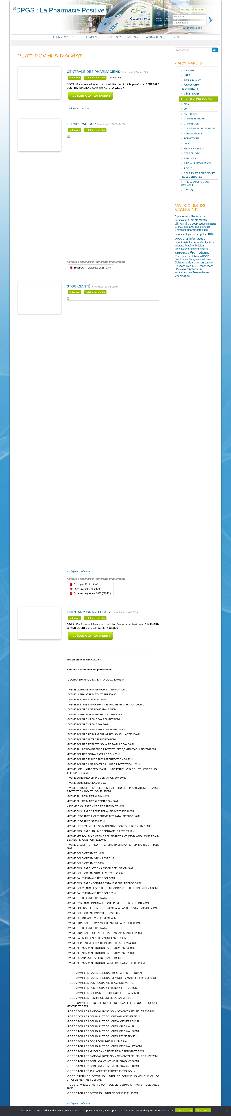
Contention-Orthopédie (199, 128)
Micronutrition (182, 248)
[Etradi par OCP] (39, 135)
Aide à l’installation (197, 163)
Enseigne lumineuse (199, 227)
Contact (176, 37)
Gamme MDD (191, 123)
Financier (180, 234)
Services (91, 37)
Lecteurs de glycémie (201, 242)
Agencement (182, 216)
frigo (188, 234)
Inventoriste (181, 242)
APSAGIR (189, 70)
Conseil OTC (192, 153)
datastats (211, 223)
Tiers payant (192, 80)
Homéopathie (199, 234)
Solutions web (183, 266)
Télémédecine (201, 272)
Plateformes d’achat (198, 98)
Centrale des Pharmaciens (93, 72)
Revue (188, 168)
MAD (186, 103)
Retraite (197, 256)
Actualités (154, 37)
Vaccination (182, 276)
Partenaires (74, 77)
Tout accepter (184, 1110)
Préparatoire (193, 133)
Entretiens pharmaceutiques (191, 229)
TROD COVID (194, 269)
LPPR (187, 108)
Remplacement (184, 256)
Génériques (192, 93)
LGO (186, 143)
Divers (188, 190)
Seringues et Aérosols (199, 259)
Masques (179, 245)
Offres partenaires (121, 37)
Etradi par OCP (81, 124)
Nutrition (190, 113)
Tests (195, 266)
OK (215, 49)
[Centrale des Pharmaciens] (39, 82)
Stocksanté (79, 286)
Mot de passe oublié (192, 28)
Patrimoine (195, 248)
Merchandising (194, 148)
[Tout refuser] (226, 1111)
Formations (191, 138)
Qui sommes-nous (62, 37)
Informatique (197, 238)
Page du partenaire (80, 108)
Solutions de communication (194, 262)
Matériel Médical (194, 245)
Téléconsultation (183, 272)
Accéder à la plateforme (90, 95)
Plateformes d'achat (95, 77)
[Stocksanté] (39, 297)
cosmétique (199, 223)
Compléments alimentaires (191, 221)
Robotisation (181, 259)
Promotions (116, 77)
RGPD (205, 256)
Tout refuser (203, 1110)
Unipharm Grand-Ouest (89, 612)
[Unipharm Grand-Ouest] (39, 623)
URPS (187, 75)
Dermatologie (181, 227)
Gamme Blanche (194, 118)
